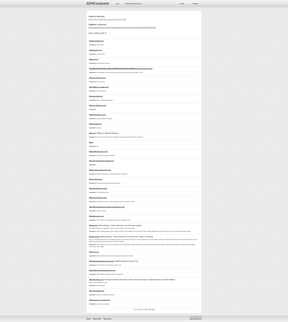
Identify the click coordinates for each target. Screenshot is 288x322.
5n (112, 27)
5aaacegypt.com (95, 50)
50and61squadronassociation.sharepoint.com (107, 207)
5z (134, 27)
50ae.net (92, 133)
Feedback (195, 3)
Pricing (182, 3)
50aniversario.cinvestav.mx (99, 300)
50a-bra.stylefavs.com (97, 105)
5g (100, 27)
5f (98, 27)
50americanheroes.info (98, 198)
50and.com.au (94, 237)
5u (125, 27)
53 (142, 27)
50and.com (93, 225)
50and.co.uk (94, 252)
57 (149, 27)
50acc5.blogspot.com (97, 115)
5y (132, 27)
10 (150, 309)
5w (129, 27)
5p (116, 27)
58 (151, 27)
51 (138, 27)
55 (146, 27)
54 (144, 27)
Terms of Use (107, 319)
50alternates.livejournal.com (100, 170)
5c (93, 27)
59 (153, 27)
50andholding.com (96, 279)
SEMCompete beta (97, 4)
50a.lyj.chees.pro (95, 179)
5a (89, 27)
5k (107, 27)
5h (102, 27)
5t (123, 27)
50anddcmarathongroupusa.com (101, 261)
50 (136, 27)
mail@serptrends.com (196, 318)
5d (95, 27)
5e (97, 27)
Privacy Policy (97, 319)
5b (91, 27)
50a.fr (91, 142)
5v (127, 27)
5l (108, 27)
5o (114, 27)
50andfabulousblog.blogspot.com (102, 270)
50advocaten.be (95, 124)
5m (110, 27)
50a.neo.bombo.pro (96, 291)
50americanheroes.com (98, 188)
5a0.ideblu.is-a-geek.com (98, 87)
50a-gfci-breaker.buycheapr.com (101, 161)
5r (120, 27)
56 (147, 27)
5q (118, 27)
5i (103, 27)
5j (105, 27)
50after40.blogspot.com (98, 152)
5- (155, 27)
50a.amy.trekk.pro (96, 96)
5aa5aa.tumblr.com (96, 41)
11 (153, 309)
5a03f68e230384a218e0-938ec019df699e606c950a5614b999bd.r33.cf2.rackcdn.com (120, 69)
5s (121, 27)
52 (140, 27)
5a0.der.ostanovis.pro (97, 78)
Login (117, 3)
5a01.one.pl (93, 59)
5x (131, 27)
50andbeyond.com (96, 216)
